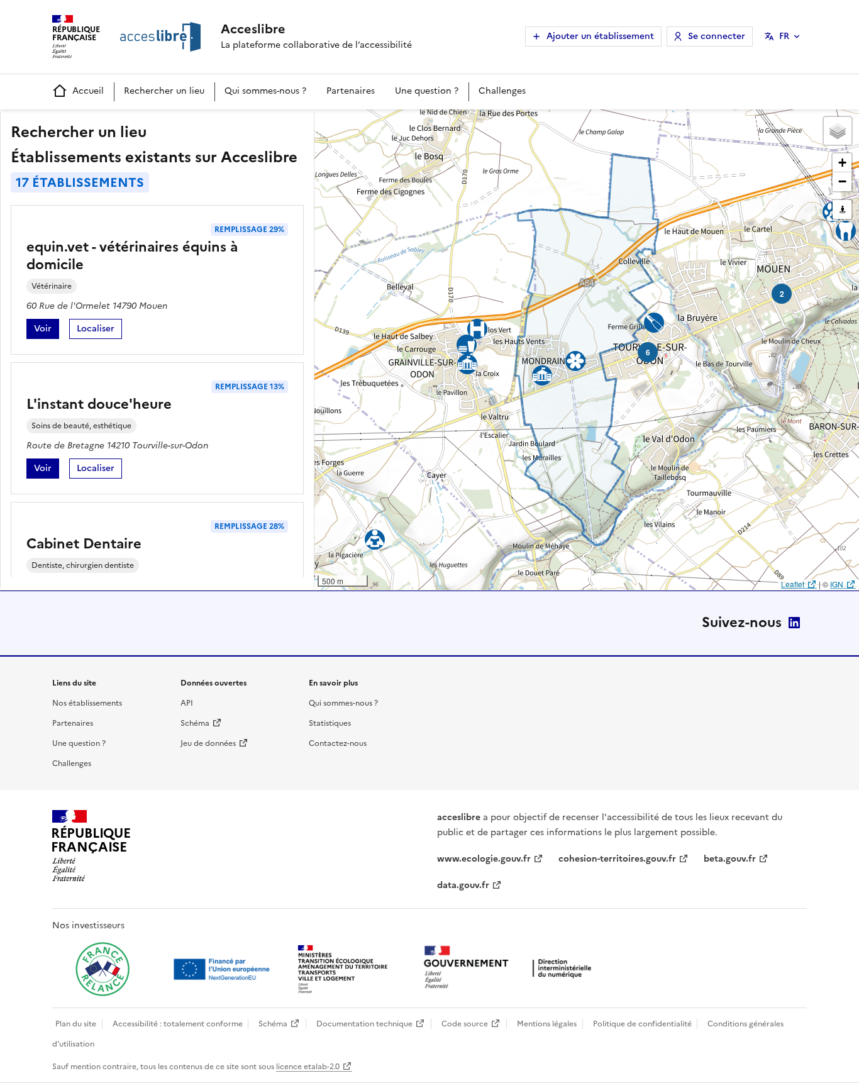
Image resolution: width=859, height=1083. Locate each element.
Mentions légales (547, 1024)
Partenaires (350, 90)
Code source (464, 1024)
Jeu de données (208, 743)
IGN (836, 584)
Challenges (502, 90)
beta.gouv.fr (730, 858)
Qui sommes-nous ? (265, 90)
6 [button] (648, 352)
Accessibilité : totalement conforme (178, 1024)
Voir (46, 330)
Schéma (194, 723)
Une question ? (426, 90)
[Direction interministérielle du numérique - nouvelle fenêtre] (510, 968)
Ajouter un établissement (600, 36)
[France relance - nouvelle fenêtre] (102, 969)
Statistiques (330, 723)
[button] (837, 131)
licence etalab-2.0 (308, 1066)
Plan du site (75, 1024)
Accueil (88, 90)
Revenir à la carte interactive (413, 124)
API (186, 703)
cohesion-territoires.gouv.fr (617, 858)
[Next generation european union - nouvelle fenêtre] (223, 969)
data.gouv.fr (463, 885)
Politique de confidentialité (642, 1024)
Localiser (99, 330)
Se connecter (716, 36)
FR (784, 36)
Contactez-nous (338, 743)
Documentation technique (364, 1024)
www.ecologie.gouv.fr (484, 858)
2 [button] (782, 293)
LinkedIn (794, 622)
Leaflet (792, 584)
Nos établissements (87, 703)
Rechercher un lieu (164, 90)
